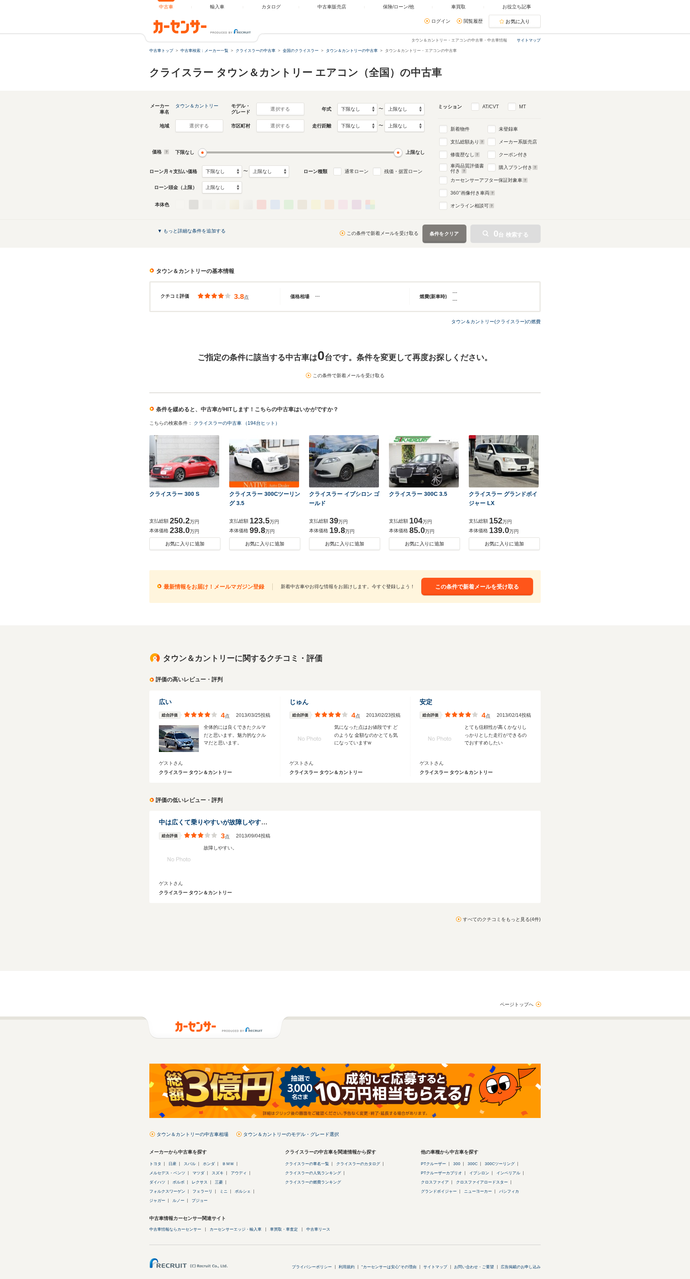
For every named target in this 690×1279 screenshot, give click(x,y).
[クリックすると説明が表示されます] (165, 152)
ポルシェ (243, 1191)
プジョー (200, 1200)
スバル (190, 1164)
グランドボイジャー (439, 1191)
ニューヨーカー (478, 1191)
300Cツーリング (500, 1164)
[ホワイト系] (180, 204)
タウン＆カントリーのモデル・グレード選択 (291, 1134)
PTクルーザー (433, 1164)
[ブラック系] (193, 204)
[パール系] (221, 204)
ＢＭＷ (228, 1164)
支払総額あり (464, 142)
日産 (172, 1164)
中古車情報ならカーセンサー (175, 1229)
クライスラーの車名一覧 (307, 1164)
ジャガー (157, 1200)
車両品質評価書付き (467, 167)
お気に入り (518, 21)
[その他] (370, 204)
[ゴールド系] (234, 204)
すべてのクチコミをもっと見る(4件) (502, 919)
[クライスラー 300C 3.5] (424, 461)
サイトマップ (529, 40)
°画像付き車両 (470, 193)
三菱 (219, 1182)
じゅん (299, 701)
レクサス (200, 1182)
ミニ (224, 1191)
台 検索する (511, 234)
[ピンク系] (343, 204)
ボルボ (178, 1182)
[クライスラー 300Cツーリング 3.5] (264, 461)
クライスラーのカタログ (358, 1164)
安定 (426, 701)
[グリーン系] (288, 204)
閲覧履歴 (473, 21)
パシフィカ (509, 1191)
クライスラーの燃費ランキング (313, 1182)
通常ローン (357, 171)
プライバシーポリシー (312, 1267)
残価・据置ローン (403, 171)
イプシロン (479, 1173)
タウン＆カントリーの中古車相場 (192, 1134)
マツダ (198, 1173)
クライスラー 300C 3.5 (418, 494)
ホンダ (209, 1164)
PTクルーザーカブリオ (441, 1173)
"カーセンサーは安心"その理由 (388, 1267)
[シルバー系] (248, 204)
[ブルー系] (275, 204)
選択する (280, 109)
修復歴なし (462, 154)
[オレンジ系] (329, 204)
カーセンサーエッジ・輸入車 (236, 1229)
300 (456, 1164)
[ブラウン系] (302, 204)
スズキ (218, 1173)
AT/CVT (490, 106)
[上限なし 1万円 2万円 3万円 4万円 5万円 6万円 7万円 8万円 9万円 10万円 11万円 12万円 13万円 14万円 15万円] (269, 171)
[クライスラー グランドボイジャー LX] (504, 461)
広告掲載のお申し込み (521, 1267)
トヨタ (155, 1164)
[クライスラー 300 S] (184, 461)
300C (473, 1164)
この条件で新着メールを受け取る (382, 233)
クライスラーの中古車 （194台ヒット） (237, 423)
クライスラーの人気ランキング (313, 1173)
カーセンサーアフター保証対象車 (486, 180)
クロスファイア (435, 1182)
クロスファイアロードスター (482, 1182)
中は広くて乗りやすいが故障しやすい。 (216, 822)
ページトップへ (516, 1004)
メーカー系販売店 (518, 142)
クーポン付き (513, 154)
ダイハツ (157, 1182)
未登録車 (508, 129)
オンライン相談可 (469, 206)
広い (165, 701)
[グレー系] (207, 204)
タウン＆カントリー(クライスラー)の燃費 (496, 321)
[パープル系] (356, 204)
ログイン (440, 21)
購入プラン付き (515, 167)
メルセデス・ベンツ (167, 1173)
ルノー (178, 1200)
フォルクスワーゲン (167, 1191)
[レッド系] (261, 204)
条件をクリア (444, 234)
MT (522, 106)
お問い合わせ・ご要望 (474, 1267)
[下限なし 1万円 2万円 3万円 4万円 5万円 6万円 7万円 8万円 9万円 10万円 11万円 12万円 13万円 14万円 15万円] (222, 171)
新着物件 (460, 129)
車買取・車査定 (284, 1229)
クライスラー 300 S (174, 494)
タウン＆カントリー (196, 106)
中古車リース (318, 1229)
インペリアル (508, 1173)
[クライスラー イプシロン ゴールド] (344, 461)
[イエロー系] (316, 204)
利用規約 (347, 1267)
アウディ (239, 1173)
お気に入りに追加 (184, 544)
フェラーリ (202, 1191)
